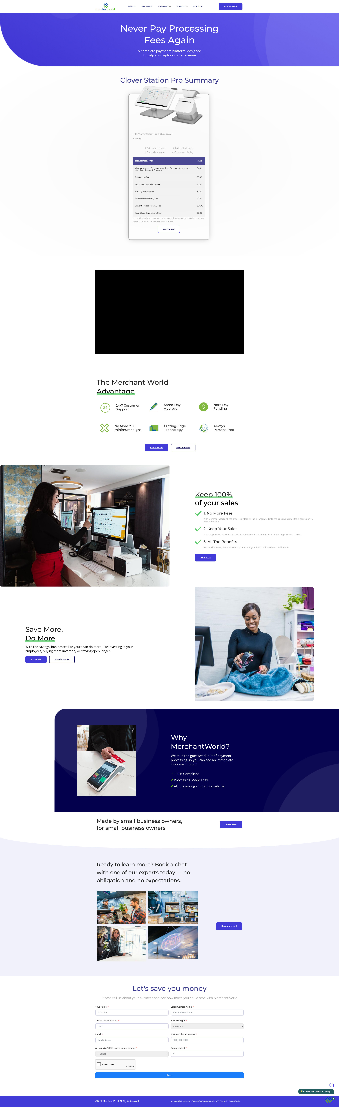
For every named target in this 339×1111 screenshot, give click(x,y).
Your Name (101, 1006)
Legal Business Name (181, 1006)
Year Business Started (106, 1020)
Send (169, 1075)
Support (181, 6)
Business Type (178, 1020)
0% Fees (132, 6)
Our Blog (198, 6)
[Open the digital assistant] (329, 1100)
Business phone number (183, 1034)
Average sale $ (178, 1048)
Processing (146, 6)
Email (98, 1034)
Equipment (163, 6)
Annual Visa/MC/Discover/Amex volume (115, 1048)
